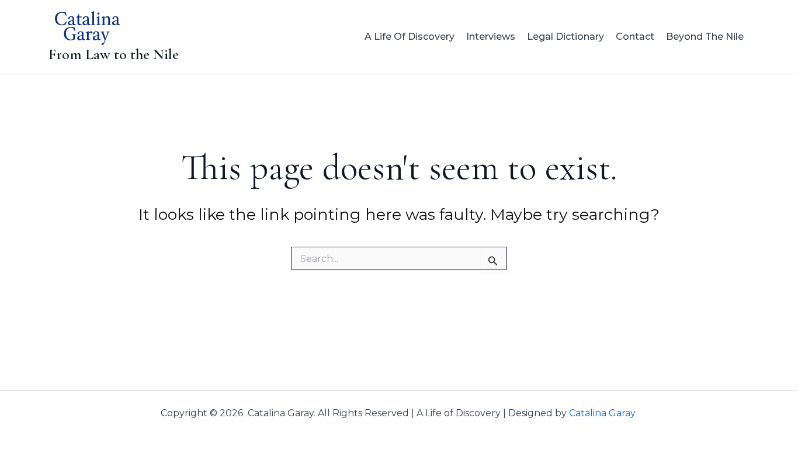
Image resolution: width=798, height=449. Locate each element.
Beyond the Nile (705, 36)
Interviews (490, 36)
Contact (635, 36)
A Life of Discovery (409, 36)
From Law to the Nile (113, 54)
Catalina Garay (603, 413)
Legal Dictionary (565, 36)
